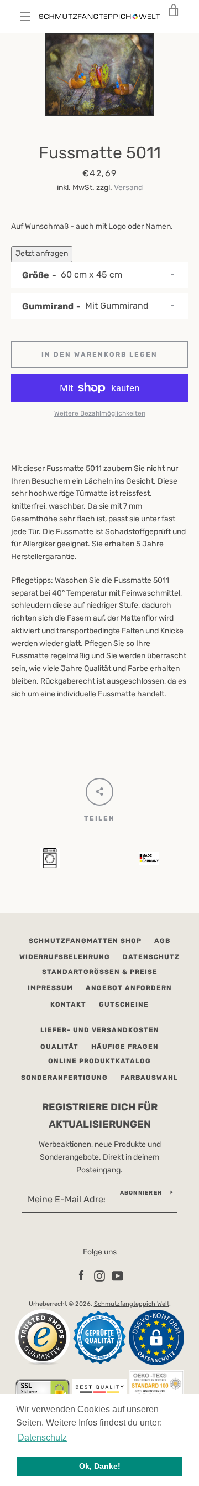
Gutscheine (124, 1004)
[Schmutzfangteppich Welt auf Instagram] (99, 1275)
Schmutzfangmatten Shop (85, 941)
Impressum (50, 988)
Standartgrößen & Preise (100, 972)
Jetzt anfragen (41, 253)
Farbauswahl (149, 1078)
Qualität (59, 1047)
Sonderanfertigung (64, 1078)
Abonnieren (141, 1193)
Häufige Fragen (125, 1047)
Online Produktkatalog (99, 1061)
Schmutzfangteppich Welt (131, 1304)
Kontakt (68, 1004)
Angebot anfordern (129, 988)
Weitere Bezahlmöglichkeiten (99, 413)
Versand (128, 187)
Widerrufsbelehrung (64, 957)
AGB (162, 941)
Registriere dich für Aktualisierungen (100, 1115)
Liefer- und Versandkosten (99, 1030)
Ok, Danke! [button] (100, 1466)
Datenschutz (151, 957)
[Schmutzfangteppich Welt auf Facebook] (81, 1275)
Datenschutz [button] (42, 1437)
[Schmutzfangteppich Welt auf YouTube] (117, 1275)
